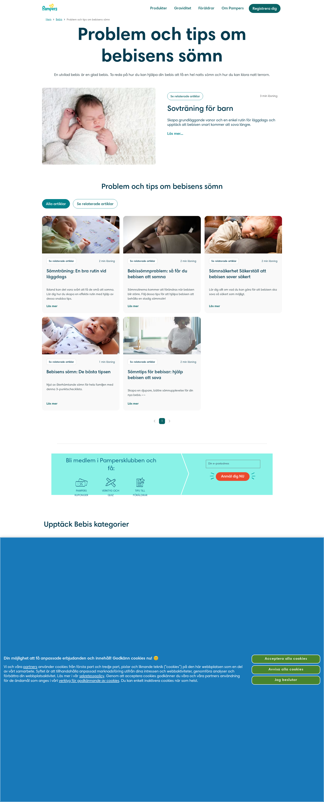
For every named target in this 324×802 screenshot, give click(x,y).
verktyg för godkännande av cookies (89, 681)
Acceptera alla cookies (286, 659)
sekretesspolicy (91, 676)
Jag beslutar (286, 680)
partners (30, 667)
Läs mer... (175, 134)
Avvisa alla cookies (285, 669)
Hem (48, 19)
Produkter (158, 8)
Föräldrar (206, 8)
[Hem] (50, 7)
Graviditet (182, 8)
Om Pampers (233, 8)
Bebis (59, 19)
